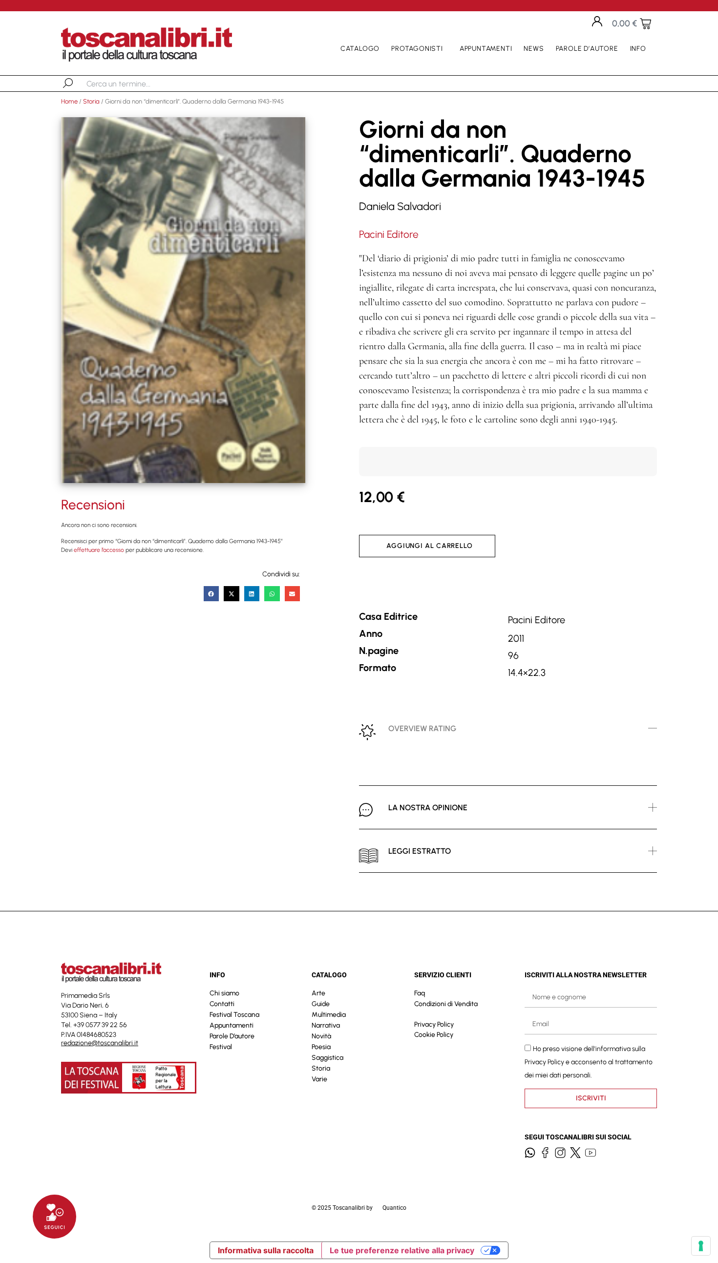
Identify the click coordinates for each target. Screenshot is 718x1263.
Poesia (321, 1047)
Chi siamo (224, 993)
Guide (321, 1004)
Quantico (394, 1207)
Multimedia (329, 1014)
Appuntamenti (486, 48)
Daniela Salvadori (400, 206)
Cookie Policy (433, 1035)
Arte (318, 993)
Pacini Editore (389, 234)
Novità (321, 1036)
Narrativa (326, 1025)
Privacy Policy (434, 1024)
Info (638, 48)
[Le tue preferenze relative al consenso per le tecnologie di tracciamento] (701, 1246)
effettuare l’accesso (99, 550)
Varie (319, 1079)
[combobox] (137, 83)
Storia (91, 101)
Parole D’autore (587, 48)
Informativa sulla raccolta (266, 1250)
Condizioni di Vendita (446, 1004)
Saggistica (327, 1057)
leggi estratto (419, 851)
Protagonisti (417, 48)
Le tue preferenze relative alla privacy (402, 1250)
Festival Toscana (234, 1014)
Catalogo (360, 48)
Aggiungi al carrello (429, 546)
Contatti (222, 1004)
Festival (221, 1047)
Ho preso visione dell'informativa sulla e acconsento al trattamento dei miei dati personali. (589, 1061)
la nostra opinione (427, 807)
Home (69, 101)
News (534, 48)
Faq (419, 993)
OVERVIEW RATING (422, 728)
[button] (211, 594)
